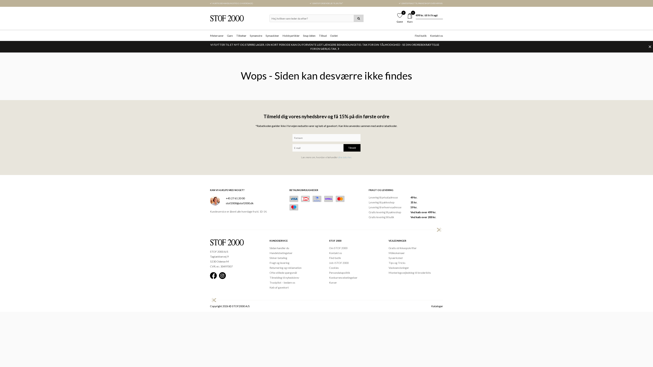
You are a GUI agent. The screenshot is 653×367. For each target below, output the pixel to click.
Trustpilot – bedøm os (282, 282)
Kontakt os (436, 35)
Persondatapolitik (339, 272)
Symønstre (256, 35)
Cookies (334, 267)
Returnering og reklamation (286, 267)
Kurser (333, 282)
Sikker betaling (278, 257)
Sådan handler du (279, 248)
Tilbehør (241, 35)
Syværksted (396, 257)
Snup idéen (309, 35)
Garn (230, 35)
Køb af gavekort (279, 287)
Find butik (421, 35)
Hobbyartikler (291, 35)
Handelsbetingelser (281, 253)
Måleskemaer (397, 253)
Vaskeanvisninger (399, 267)
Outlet (334, 35)
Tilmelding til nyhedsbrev (284, 277)
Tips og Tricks (397, 262)
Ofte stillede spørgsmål (283, 272)
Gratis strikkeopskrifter (403, 248)
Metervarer (217, 35)
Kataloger (437, 306)
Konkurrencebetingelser (343, 277)
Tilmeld (352, 147)
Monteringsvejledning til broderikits (410, 272)
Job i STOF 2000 (339, 262)
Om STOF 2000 (338, 248)
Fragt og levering (279, 262)
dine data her (344, 157)
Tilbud (323, 35)
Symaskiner (272, 35)
